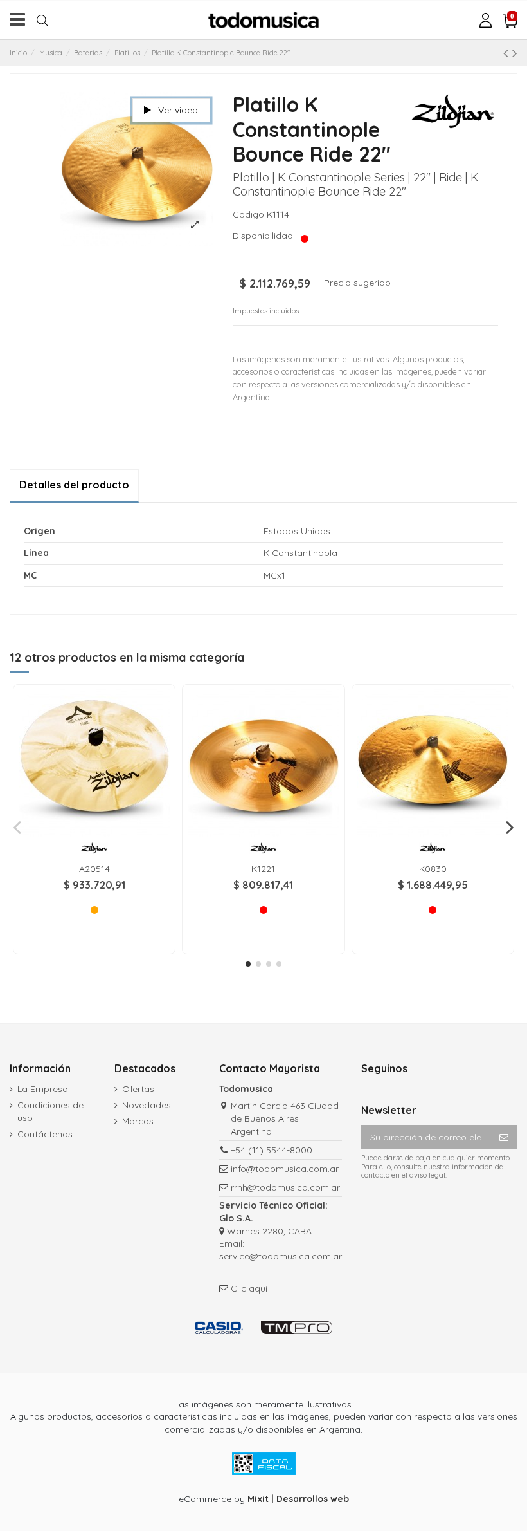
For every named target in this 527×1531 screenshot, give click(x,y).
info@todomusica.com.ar (285, 1168)
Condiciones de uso (50, 1111)
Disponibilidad (265, 235)
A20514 (94, 869)
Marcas (138, 1121)
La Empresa (42, 1089)
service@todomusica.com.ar (280, 1256)
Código (248, 214)
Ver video (177, 110)
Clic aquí (249, 1288)
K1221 (263, 869)
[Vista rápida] (94, 832)
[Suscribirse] (503, 1137)
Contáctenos (45, 1134)
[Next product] (514, 52)
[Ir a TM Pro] (296, 1327)
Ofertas (138, 1089)
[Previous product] (507, 52)
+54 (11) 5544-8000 (271, 1150)
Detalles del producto (74, 484)
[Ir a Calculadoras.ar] (219, 1327)
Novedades (146, 1105)
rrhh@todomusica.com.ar (285, 1187)
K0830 (433, 869)
